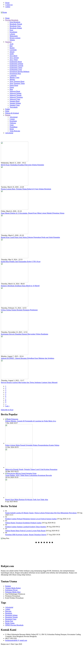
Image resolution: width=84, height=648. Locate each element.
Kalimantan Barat (16, 62)
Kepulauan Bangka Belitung (19, 71)
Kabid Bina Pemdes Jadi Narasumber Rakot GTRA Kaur (20, 261)
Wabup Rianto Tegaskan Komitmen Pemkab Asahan (23, 523)
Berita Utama (9, 623)
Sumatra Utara (15, 105)
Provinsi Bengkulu (12, 20)
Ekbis (7, 111)
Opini (12, 125)
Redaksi (8, 586)
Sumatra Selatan (15, 103)
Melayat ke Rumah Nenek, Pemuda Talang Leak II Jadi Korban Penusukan (31, 469)
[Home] (4, 12)
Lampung (13, 75)
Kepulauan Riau (15, 73)
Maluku (12, 79)
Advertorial (14, 117)
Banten (12, 48)
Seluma (12, 40)
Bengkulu (8, 613)
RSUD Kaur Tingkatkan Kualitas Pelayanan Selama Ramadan (22, 165)
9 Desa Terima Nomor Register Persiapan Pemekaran (19, 310)
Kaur (11, 30)
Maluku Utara (14, 77)
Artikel (7, 609)
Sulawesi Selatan (15, 93)
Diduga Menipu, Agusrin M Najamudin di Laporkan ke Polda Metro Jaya (30, 421)
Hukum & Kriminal (12, 113)
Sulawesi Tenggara (16, 97)
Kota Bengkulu (15, 22)
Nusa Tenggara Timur (17, 83)
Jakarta (12, 52)
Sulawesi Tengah (15, 95)
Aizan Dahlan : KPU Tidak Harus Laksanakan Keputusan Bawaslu (28, 475)
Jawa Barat (13, 56)
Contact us (9, 5)
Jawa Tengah (14, 58)
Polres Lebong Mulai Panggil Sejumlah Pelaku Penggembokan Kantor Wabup (32, 445)
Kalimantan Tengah (16, 66)
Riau (11, 89)
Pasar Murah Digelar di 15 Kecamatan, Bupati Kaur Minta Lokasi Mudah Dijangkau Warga (32, 213)
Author (7, 7)
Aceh (11, 44)
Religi (12, 129)
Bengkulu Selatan (16, 28)
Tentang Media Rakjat (13, 588)
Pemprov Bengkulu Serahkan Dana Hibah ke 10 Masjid (20, 286)
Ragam (8, 115)
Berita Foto (9, 621)
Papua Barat (14, 85)
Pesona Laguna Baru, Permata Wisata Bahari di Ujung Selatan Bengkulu (26, 189)
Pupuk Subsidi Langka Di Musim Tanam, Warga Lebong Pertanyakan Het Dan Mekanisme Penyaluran (41, 513)
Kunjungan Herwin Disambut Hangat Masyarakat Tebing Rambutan (24, 334)
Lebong (12, 34)
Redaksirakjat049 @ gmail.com (16, 640)
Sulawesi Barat (15, 91)
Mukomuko (14, 36)
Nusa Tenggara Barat (17, 81)
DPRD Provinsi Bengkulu (14, 625)
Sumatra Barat (14, 101)
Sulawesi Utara (15, 99)
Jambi (12, 54)
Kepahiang (13, 32)
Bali (11, 46)
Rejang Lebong (15, 38)
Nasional (8, 42)
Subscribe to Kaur (7, 410)
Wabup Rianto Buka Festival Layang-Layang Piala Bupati (25, 531)
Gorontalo (13, 50)
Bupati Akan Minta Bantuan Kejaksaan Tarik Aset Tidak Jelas (26, 499)
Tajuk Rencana (15, 131)
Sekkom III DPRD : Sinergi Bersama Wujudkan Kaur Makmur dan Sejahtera (27, 358)
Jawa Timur (14, 60)
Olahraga (13, 123)
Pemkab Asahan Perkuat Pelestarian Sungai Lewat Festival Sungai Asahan (31, 519)
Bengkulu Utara (15, 26)
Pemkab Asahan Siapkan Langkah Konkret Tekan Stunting (25, 527)
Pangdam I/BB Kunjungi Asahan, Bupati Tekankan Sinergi (25, 535)
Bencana (8, 611)
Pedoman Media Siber (13, 592)
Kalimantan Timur (16, 67)
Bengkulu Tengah (16, 24)
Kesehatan (13, 121)
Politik (7, 109)
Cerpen (12, 119)
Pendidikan (13, 127)
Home (7, 3)
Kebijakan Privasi (11, 590)
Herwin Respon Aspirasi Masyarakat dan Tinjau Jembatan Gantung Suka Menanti (29, 382)
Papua (12, 87)
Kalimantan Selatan (16, 64)
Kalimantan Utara (16, 69)
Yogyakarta (14, 107)
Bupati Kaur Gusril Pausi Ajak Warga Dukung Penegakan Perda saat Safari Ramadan (30, 237)
